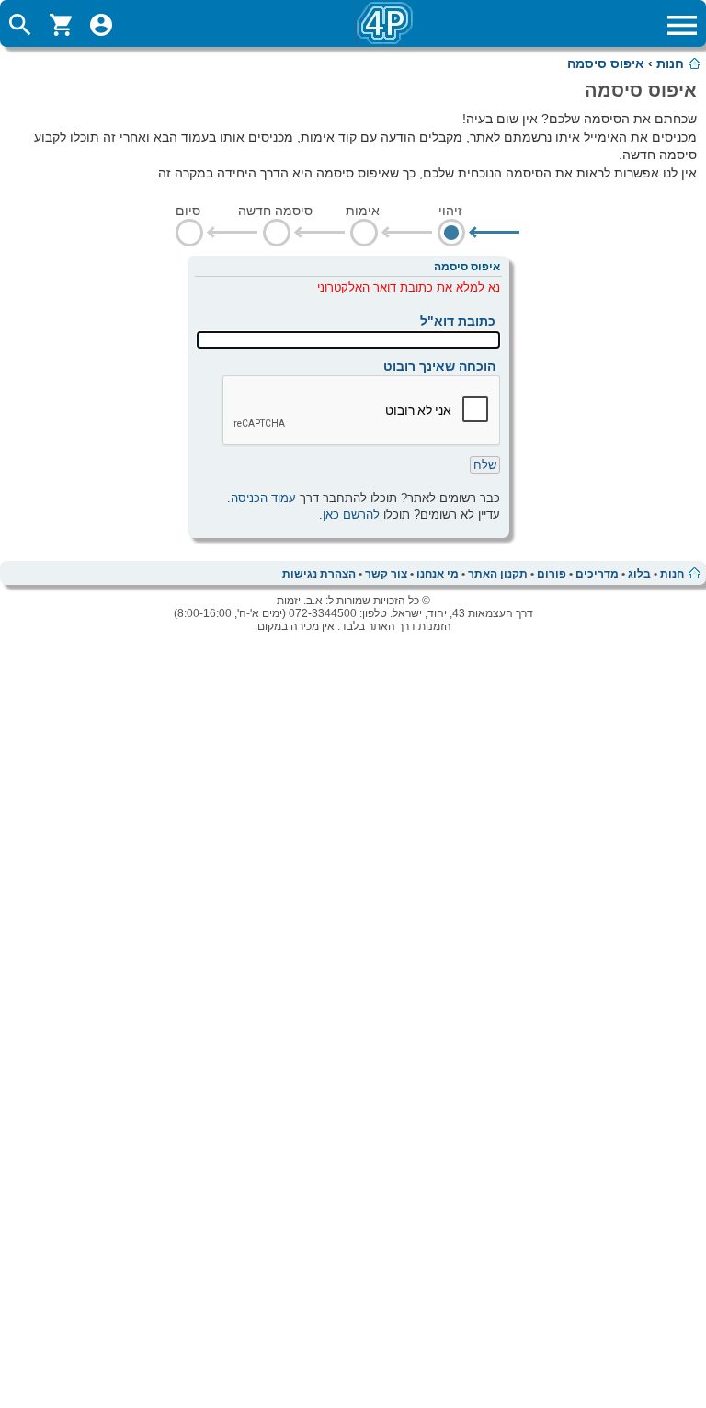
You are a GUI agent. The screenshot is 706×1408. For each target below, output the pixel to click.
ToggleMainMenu (682, 25)
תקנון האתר (498, 573)
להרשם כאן (351, 514)
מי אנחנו (437, 573)
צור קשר (386, 573)
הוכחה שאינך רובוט (439, 366)
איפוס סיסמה (605, 63)
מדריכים (597, 573)
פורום (551, 573)
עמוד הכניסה (263, 498)
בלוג (639, 573)
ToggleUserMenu (101, 25)
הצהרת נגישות (319, 573)
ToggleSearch (20, 25)
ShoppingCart (61, 25)
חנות (670, 63)
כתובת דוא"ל (457, 321)
